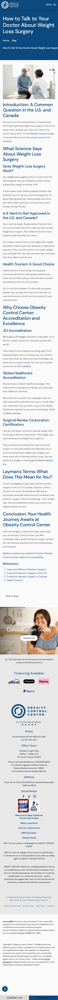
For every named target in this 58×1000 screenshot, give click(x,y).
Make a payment (29, 823)
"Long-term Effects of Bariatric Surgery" (26, 569)
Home (6, 40)
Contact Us (29, 638)
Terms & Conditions (12, 906)
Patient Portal (29, 838)
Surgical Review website (40, 460)
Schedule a (29, 626)
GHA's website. (13, 413)
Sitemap (50, 906)
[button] (5, 989)
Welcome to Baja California (29, 816)
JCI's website (24, 366)
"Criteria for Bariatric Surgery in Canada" (27, 576)
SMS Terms (40, 906)
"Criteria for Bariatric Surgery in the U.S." (27, 573)
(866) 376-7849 (33, 933)
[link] (29, 723)
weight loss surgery (17, 177)
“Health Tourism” (15, 580)
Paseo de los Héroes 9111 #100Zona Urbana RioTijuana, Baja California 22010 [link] (29, 784)
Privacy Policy (28, 906)
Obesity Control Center (42, 133)
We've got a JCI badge (14, 336)
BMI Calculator (29, 833)
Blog (14, 40)
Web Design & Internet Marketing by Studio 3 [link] (29, 900)
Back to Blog (12, 596)
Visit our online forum (29, 828)
